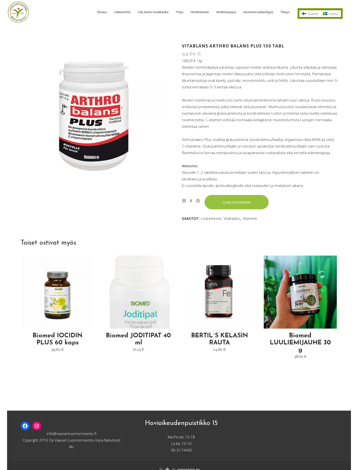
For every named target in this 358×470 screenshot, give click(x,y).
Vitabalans (232, 218)
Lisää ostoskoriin (237, 202)
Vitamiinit (250, 218)
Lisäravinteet (211, 218)
